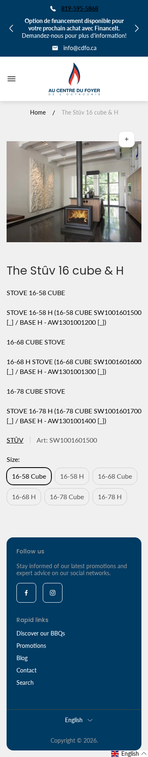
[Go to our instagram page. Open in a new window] (52, 593)
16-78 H (110, 496)
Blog (22, 657)
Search (25, 682)
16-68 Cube (115, 476)
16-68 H (24, 496)
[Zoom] (126, 139)
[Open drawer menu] (11, 78)
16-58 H (72, 476)
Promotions (31, 645)
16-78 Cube (67, 496)
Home (38, 112)
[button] (129, 753)
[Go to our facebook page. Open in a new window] (26, 593)
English (74, 719)
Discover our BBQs (40, 633)
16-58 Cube (29, 476)
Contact (26, 670)
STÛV (15, 440)
